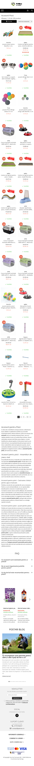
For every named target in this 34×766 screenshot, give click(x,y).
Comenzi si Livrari (16, 738)
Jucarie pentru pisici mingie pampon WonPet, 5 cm (8, 307)
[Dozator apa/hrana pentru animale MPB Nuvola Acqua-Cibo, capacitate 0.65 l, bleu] (25, 196)
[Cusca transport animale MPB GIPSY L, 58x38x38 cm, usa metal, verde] (25, 262)
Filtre (9, 21)
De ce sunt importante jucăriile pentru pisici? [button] (12, 567)
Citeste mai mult (6, 676)
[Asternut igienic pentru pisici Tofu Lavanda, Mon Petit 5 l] (10, 595)
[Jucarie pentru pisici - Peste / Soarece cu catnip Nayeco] (8, 357)
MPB (8, 141)
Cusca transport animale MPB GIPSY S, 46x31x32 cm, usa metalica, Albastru (8, 339)
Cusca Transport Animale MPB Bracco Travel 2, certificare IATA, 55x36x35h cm (8, 241)
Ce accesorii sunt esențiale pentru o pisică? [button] (14, 561)
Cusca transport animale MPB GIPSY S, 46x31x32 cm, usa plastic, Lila (8, 143)
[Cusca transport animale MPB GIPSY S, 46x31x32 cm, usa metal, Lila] (8, 262)
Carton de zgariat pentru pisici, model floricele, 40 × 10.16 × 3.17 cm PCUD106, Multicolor (25, 176)
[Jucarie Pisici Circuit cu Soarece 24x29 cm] (8, 389)
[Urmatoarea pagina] (30, 417)
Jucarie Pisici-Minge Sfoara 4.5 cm (8, 110)
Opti (25, 400)
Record (25, 363)
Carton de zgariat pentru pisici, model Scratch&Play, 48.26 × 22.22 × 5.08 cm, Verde (8, 176)
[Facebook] (17, 715)
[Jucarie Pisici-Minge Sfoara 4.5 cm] (8, 98)
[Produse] (2, 11)
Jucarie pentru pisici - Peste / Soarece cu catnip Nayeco (8, 365)
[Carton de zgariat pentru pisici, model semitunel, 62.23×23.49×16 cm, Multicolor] (8, 196)
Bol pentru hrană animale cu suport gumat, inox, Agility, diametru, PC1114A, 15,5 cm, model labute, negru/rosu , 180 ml (25, 307)
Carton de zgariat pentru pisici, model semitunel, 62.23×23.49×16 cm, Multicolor (8, 208)
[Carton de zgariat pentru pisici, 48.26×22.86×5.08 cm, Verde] (25, 33)
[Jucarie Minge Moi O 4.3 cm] (25, 66)
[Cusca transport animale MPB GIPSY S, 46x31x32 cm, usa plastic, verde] (25, 229)
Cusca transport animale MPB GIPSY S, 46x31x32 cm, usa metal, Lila (8, 274)
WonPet (8, 42)
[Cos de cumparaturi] (28, 10)
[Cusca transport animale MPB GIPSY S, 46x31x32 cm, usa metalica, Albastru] (8, 327)
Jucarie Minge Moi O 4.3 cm (25, 78)
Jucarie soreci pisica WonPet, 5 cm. (8, 45)
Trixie (25, 75)
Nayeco (25, 337)
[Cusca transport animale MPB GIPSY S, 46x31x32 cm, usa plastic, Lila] (8, 131)
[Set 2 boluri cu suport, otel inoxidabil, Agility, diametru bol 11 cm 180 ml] (8, 66)
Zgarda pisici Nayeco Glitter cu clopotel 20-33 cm (25, 339)
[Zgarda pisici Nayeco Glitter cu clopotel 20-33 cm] (25, 328)
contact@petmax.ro (18, 728)
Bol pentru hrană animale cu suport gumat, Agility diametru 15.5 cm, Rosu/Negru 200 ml (25, 143)
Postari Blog (17, 629)
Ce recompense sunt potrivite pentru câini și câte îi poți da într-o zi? (16, 656)
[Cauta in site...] (32, 10)
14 (27, 417)
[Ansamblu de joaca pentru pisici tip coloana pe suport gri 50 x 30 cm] (25, 388)
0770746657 (18, 726)
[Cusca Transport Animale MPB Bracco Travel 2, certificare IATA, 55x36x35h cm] (8, 229)
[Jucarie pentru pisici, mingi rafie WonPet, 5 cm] (25, 98)
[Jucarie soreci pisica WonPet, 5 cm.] (8, 33)
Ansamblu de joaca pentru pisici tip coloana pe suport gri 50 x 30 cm (25, 403)
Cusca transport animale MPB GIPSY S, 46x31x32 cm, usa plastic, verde (25, 241)
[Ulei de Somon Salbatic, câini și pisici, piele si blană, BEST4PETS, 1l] (24, 595)
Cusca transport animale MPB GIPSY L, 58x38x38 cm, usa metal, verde (25, 274)
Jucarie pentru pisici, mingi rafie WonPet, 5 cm (25, 110)
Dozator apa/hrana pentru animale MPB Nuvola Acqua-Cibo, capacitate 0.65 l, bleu (25, 208)
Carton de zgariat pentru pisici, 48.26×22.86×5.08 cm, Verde (25, 45)
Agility (25, 42)
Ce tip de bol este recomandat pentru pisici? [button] (15, 573)
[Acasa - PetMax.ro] (17, 4)
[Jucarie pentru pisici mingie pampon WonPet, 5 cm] (8, 295)
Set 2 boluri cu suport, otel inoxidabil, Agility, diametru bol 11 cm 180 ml (8, 78)
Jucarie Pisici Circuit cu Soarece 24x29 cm (8, 403)
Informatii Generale (16, 734)
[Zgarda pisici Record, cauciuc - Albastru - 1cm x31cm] (25, 357)
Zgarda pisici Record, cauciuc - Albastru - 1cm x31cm (25, 365)
